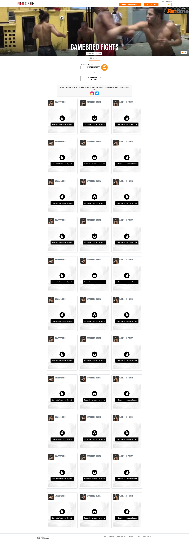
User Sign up (151, 4)
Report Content (121, 536)
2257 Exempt (147, 536)
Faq (105, 536)
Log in (167, 4)
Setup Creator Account (130, 4)
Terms (131, 536)
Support (111, 536)
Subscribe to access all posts (62, 124)
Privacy (138, 536)
